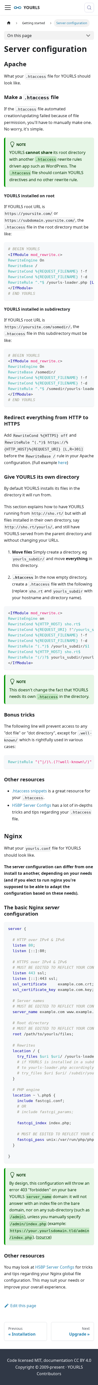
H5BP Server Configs (31, 805)
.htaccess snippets (29, 791)
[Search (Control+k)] (89, 7)
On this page (19, 35)
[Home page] (9, 23)
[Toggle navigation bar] (8, 7)
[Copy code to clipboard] (88, 248)
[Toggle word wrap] (78, 248)
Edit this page (23, 1305)
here (62, 462)
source (43, 1237)
